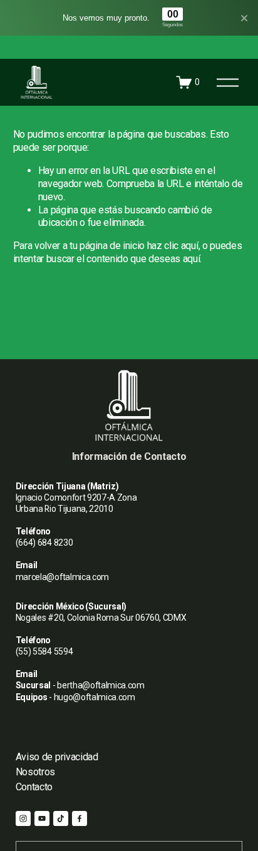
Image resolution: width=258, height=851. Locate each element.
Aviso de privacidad (57, 757)
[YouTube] (41, 818)
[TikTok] (60, 818)
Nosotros (35, 772)
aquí (191, 259)
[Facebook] (79, 818)
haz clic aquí (173, 246)
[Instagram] (23, 818)
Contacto (34, 787)
